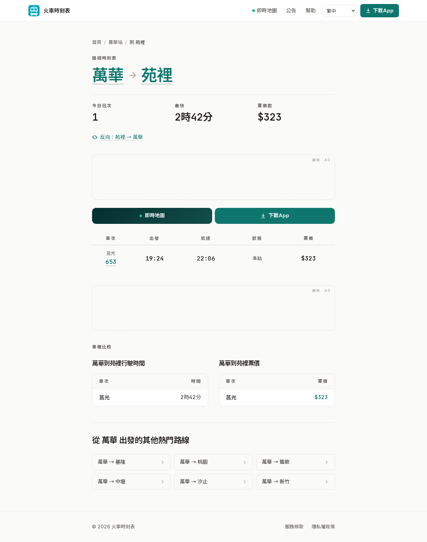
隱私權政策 (323, 526)
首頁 (96, 42)
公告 (291, 10)
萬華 (108, 75)
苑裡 (157, 75)
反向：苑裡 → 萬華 (121, 137)
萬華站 (115, 42)
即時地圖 (267, 10)
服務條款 (294, 526)
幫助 (311, 10)
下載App (383, 10)
